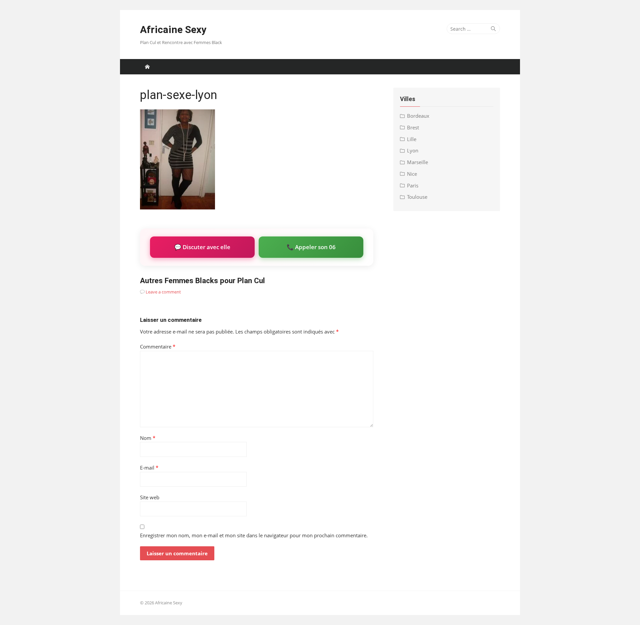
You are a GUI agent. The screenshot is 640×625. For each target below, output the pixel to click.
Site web (149, 497)
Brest (413, 127)
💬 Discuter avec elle (202, 247)
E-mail (149, 467)
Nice (412, 173)
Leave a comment (163, 292)
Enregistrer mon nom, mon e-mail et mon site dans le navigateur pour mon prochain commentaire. (254, 535)
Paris (412, 185)
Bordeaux (418, 115)
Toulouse (417, 196)
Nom (147, 438)
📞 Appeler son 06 (311, 247)
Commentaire (157, 346)
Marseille (417, 162)
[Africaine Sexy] (147, 66)
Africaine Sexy (173, 29)
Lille (411, 139)
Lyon (412, 150)
